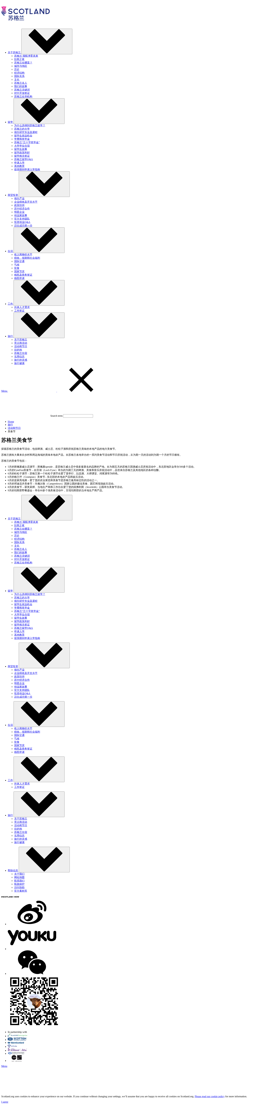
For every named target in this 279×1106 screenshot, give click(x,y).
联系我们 (19, 880)
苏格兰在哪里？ (23, 62)
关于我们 (19, 874)
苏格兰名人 (20, 83)
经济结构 (19, 72)
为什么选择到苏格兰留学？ (29, 125)
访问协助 (19, 887)
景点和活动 (20, 343)
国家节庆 (19, 271)
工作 (10, 780)
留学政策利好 (22, 152)
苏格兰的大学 (22, 128)
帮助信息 (13, 870)
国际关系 (19, 76)
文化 (16, 79)
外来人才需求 (22, 307)
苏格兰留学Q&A (23, 159)
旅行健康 (19, 363)
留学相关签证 (22, 156)
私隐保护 (19, 884)
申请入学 (19, 162)
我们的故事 (20, 86)
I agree (4, 1102)
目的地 (18, 349)
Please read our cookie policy (210, 1096)
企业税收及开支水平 (25, 201)
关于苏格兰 (20, 339)
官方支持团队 (22, 218)
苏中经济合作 (22, 208)
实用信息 (19, 356)
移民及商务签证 (23, 274)
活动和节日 (20, 346)
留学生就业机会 (23, 135)
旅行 (10, 424)
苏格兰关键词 (22, 89)
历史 (16, 69)
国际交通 (19, 261)
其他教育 (19, 166)
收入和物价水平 (23, 254)
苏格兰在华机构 (23, 96)
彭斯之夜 (19, 59)
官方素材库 (20, 890)
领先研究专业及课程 (25, 132)
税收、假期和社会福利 (27, 258)
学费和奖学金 (22, 139)
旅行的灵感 (20, 360)
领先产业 (19, 198)
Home (11, 421)
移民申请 (19, 278)
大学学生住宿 (22, 145)
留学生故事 (20, 149)
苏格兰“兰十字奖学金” (27, 142)
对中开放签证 (22, 93)
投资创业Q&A (22, 222)
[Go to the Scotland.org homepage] (25, 24)
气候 (16, 264)
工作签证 (19, 310)
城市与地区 (20, 66)
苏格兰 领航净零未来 (26, 55)
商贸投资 (13, 666)
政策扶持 (19, 205)
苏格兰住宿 (20, 353)
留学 (10, 590)
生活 (10, 725)
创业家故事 (20, 215)
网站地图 (19, 877)
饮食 (16, 268)
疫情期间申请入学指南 (27, 169)
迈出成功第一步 (23, 225)
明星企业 (19, 212)
